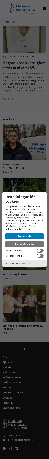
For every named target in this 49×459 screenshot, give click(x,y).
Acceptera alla (24, 236)
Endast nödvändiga (24, 244)
